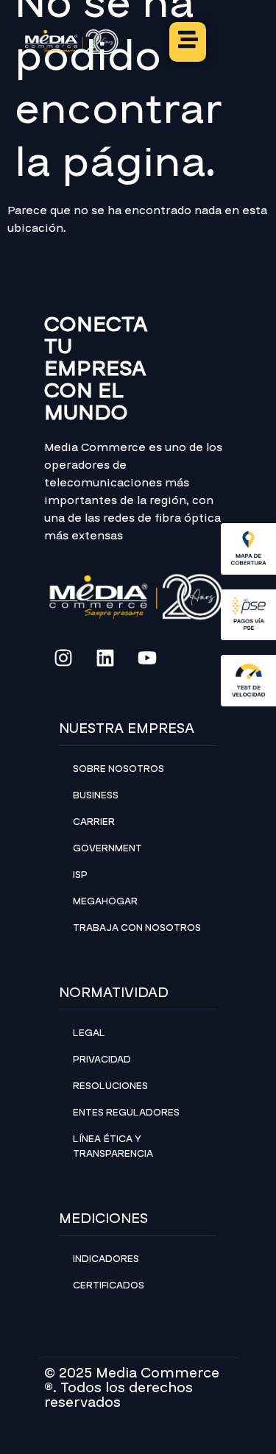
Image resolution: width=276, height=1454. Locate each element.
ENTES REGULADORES (126, 1112)
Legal (89, 1033)
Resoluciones (110, 1086)
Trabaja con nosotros (137, 928)
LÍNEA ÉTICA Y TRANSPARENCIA (113, 1146)
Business (95, 795)
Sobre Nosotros (118, 769)
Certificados (108, 1285)
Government (107, 848)
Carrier (94, 822)
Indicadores (106, 1259)
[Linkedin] (105, 658)
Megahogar (105, 901)
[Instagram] (63, 658)
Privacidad (102, 1059)
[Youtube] (147, 658)
